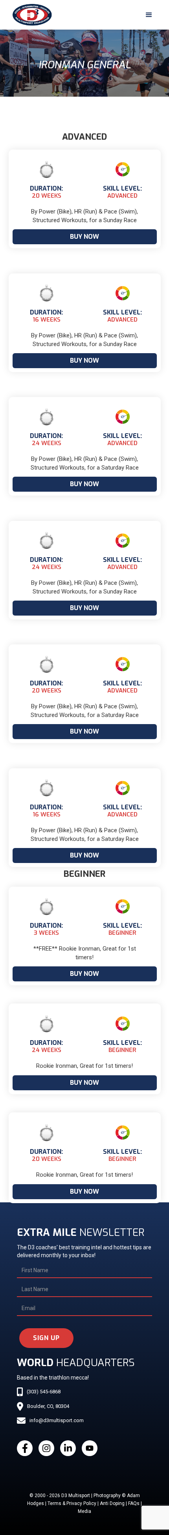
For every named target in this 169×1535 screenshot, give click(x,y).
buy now (84, 236)
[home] (30, 15)
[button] (149, 15)
